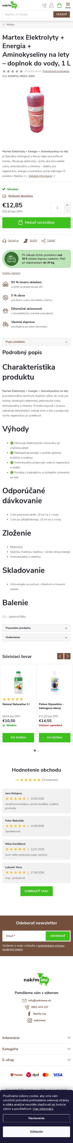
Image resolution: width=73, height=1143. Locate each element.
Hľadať (61, 14)
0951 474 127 (39, 1007)
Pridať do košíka (40, 223)
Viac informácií (43, 1109)
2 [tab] (38, 751)
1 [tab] (35, 751)
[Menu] (68, 5)
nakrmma (40, 1020)
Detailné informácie (40, 176)
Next (67, 656)
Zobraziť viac (37, 891)
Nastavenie (36, 1118)
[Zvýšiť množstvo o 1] (67, 205)
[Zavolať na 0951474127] (44, 5)
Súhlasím (36, 1132)
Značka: (11, 273)
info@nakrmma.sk (39, 1000)
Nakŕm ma (39, 1014)
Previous (60, 656)
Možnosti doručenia (20, 196)
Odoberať (58, 936)
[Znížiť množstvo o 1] (67, 210)
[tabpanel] (18, 704)
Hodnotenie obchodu (36, 770)
